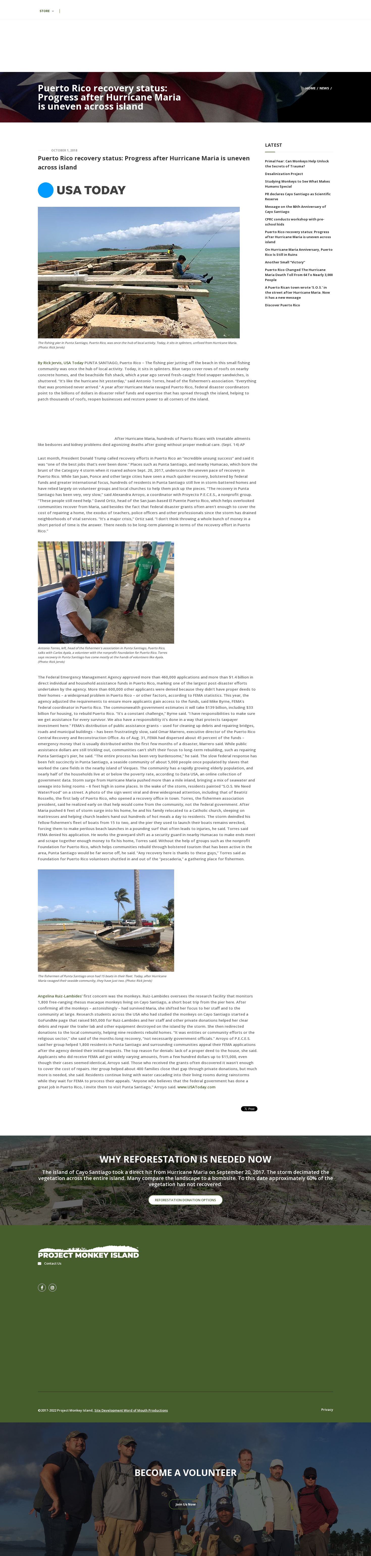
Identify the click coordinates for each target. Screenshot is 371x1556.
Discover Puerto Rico (282, 305)
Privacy (327, 1409)
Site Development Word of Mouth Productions (131, 1410)
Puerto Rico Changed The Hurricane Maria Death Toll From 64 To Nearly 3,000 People (299, 274)
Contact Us (52, 1263)
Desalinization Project (284, 173)
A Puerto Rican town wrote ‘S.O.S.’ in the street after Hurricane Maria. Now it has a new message (297, 292)
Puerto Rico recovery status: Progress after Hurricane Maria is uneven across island (298, 237)
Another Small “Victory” (285, 262)
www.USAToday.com (196, 1086)
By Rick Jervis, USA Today (61, 362)
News (324, 88)
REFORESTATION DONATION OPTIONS (185, 1200)
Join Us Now (186, 1504)
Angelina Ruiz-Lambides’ (60, 995)
